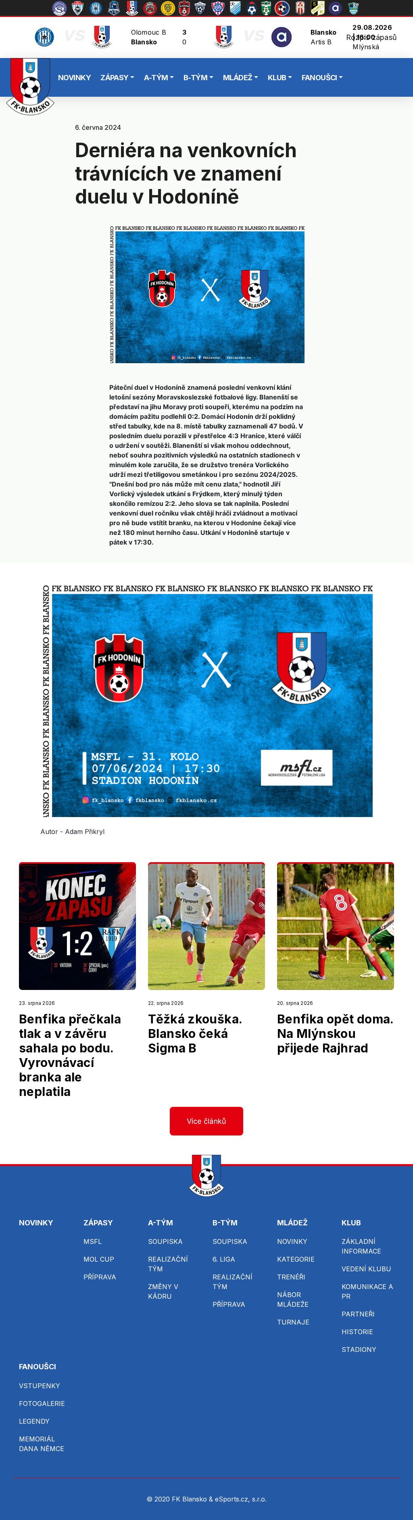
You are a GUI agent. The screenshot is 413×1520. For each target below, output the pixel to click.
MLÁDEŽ (237, 77)
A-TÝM (156, 77)
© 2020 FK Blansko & (180, 1499)
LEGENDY (34, 1421)
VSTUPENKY (39, 1386)
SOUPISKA (165, 1241)
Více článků (207, 1121)
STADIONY (359, 1349)
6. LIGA (224, 1259)
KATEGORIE (296, 1259)
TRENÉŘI (291, 1277)
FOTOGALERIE (42, 1403)
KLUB (277, 77)
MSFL (92, 1241)
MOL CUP (98, 1259)
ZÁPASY (114, 77)
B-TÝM (195, 77)
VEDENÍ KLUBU (366, 1269)
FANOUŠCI (319, 77)
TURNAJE (293, 1322)
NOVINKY (74, 77)
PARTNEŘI (358, 1314)
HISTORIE (357, 1332)
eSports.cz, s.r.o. (241, 1499)
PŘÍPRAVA (99, 1277)
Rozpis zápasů (371, 37)
